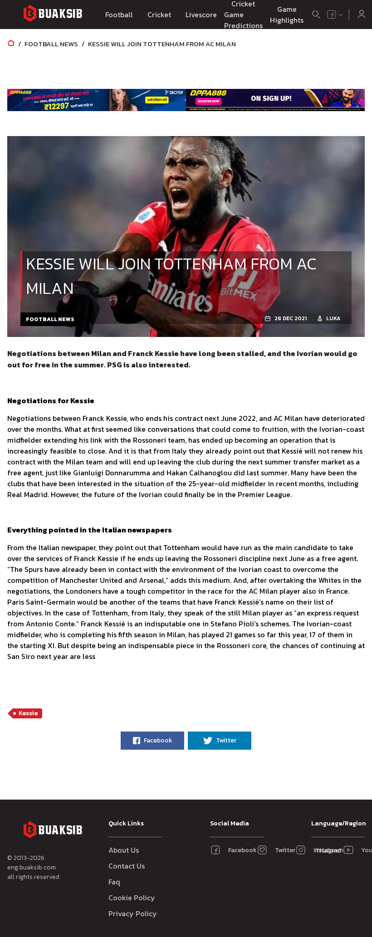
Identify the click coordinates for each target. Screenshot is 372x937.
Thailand (326, 850)
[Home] (11, 44)
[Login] (362, 14)
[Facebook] (331, 14)
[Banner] (96, 99)
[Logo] (52, 14)
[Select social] (335, 14)
